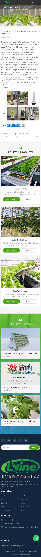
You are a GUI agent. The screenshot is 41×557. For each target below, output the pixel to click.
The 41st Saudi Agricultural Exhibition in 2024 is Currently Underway (16, 137)
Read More (29, 199)
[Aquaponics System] (20, 171)
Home (5, 7)
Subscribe (34, 447)
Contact (23, 495)
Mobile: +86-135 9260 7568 (13, 523)
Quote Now (11, 199)
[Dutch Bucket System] (20, 222)
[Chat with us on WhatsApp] (36, 538)
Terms (22, 510)
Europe (15, 7)
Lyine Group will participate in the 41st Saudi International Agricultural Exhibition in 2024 (16, 134)
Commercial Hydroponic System (12, 546)
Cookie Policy (5, 510)
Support (4, 503)
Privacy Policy (25, 507)
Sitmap (23, 503)
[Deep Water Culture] (20, 273)
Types (3, 499)
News (3, 507)
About (3, 495)
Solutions (23, 499)
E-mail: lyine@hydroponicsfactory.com (17, 520)
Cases (10, 7)
